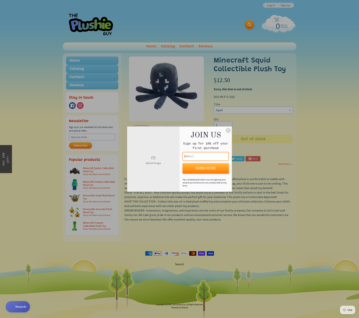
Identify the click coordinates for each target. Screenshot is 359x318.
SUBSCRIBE (206, 168)
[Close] (228, 130)
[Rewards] (18, 306)
